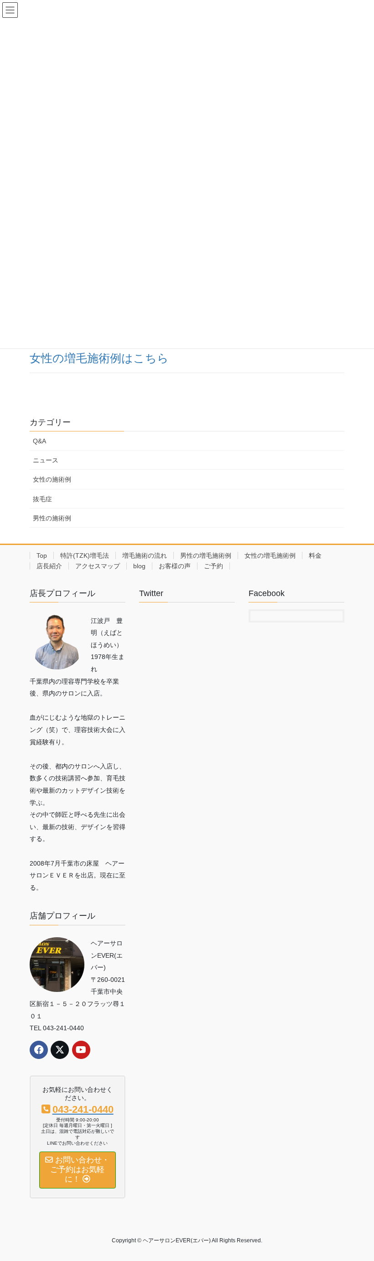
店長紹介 (49, 566)
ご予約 (213, 566)
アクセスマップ (97, 566)
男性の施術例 (52, 518)
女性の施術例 (52, 479)
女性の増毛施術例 (270, 555)
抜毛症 (42, 499)
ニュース (45, 460)
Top (41, 555)
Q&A (39, 441)
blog (139, 566)
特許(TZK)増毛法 (84, 555)
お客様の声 (175, 566)
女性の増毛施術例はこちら (99, 358)
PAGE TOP (356, 1215)
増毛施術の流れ (144, 555)
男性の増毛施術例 (205, 555)
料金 (315, 555)
